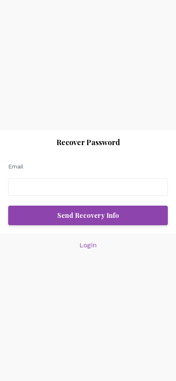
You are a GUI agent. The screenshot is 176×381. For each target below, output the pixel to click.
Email (15, 166)
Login (88, 245)
